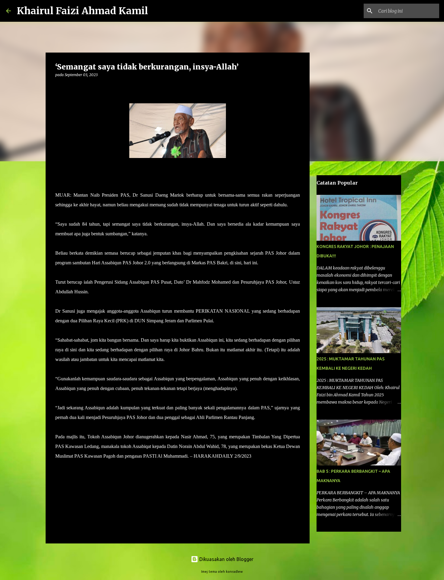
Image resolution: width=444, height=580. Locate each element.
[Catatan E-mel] (59, 467)
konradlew (234, 571)
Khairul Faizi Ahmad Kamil (82, 11)
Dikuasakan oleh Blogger (225, 559)
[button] (59, 87)
